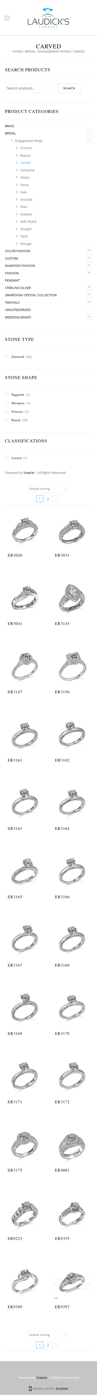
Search (69, 88)
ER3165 (15, 896)
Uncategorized (18, 309)
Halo (23, 192)
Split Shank (28, 221)
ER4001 (62, 1170)
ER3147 (15, 691)
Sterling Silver (18, 288)
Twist (24, 236)
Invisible (26, 199)
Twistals (12, 302)
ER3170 (62, 1033)
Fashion (12, 273)
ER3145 (62, 623)
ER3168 (62, 965)
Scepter (29, 472)
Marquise (18, 403)
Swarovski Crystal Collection (31, 295)
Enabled (62, 1388)
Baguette (17, 395)
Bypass (25, 155)
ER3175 (15, 1170)
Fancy (24, 185)
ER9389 (15, 1306)
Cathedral (27, 170)
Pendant (12, 280)
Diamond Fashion (20, 265)
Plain (23, 206)
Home (17, 51)
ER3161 (15, 760)
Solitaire (26, 214)
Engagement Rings (54, 51)
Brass (9, 126)
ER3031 (62, 555)
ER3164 (62, 828)
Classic (25, 177)
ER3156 (62, 691)
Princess (17, 411)
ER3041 (15, 623)
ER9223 (15, 1238)
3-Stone (26, 148)
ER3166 (62, 896)
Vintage (25, 243)
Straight (26, 229)
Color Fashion (17, 251)
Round (15, 420)
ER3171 (15, 1101)
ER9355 (62, 1238)
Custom (11, 258)
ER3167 (15, 965)
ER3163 (15, 828)
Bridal (30, 51)
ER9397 (62, 1306)
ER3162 (62, 760)
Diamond (17, 357)
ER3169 (15, 1033)
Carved (25, 162)
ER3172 (62, 1101)
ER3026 (15, 555)
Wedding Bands (18, 317)
